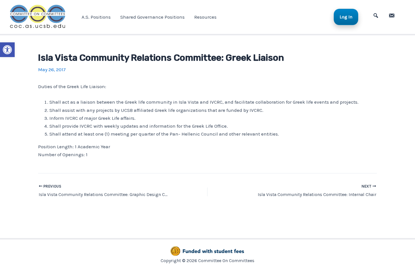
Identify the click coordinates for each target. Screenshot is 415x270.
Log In (346, 16)
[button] (7, 49)
